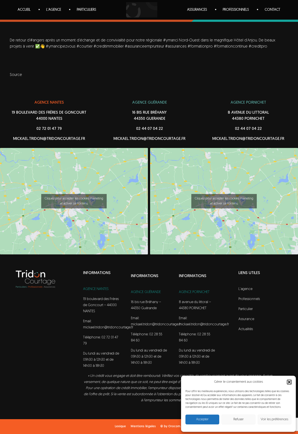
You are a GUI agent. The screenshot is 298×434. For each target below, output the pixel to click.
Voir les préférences (274, 419)
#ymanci (170, 41)
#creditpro (258, 47)
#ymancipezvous (60, 47)
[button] (289, 382)
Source (16, 75)
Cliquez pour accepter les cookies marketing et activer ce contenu (74, 201)
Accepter (202, 419)
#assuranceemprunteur (144, 47)
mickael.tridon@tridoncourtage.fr (49, 139)
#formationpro (200, 47)
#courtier (84, 47)
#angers (37, 41)
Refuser (238, 419)
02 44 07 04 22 (149, 129)
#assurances (176, 47)
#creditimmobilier (109, 47)
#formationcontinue (231, 47)
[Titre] (141, 9)
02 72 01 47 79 (49, 129)
